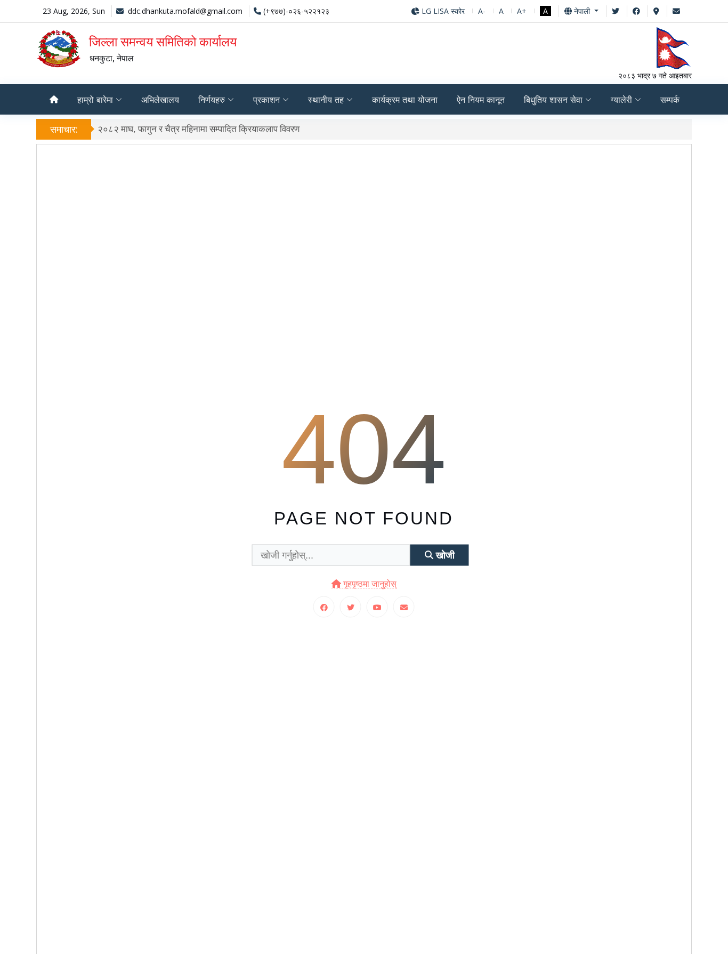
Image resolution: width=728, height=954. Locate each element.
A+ (522, 11)
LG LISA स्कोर (442, 11)
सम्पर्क (670, 99)
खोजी (444, 554)
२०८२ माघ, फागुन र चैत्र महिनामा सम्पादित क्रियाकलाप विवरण (199, 129)
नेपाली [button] (582, 11)
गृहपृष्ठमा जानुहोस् (369, 583)
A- (482, 11)
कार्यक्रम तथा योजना (405, 99)
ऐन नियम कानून (481, 99)
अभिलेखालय (160, 99)
